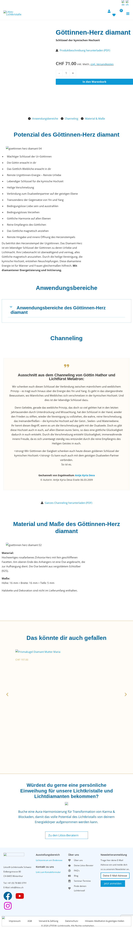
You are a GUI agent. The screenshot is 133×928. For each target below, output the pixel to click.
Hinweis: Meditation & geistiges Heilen (104, 920)
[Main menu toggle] (127, 13)
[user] (109, 9)
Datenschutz (71, 920)
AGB (30, 920)
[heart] (114, 13)
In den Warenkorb (94, 81)
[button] (118, 3)
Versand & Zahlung (48, 920)
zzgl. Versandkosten (102, 64)
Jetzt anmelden (113, 883)
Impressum (15, 920)
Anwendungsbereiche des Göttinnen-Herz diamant (58, 310)
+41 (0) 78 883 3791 (17, 882)
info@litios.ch (17, 887)
